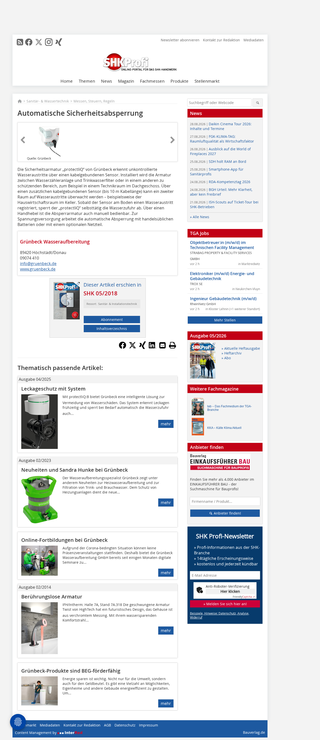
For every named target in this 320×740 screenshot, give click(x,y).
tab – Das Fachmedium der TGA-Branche (229, 408)
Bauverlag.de (254, 732)
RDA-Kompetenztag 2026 (220, 181)
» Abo (226, 357)
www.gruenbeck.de (38, 269)
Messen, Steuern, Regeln (94, 101)
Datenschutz (125, 725)
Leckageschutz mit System (53, 388)
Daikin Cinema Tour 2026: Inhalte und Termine (221, 126)
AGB (107, 725)
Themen (87, 81)
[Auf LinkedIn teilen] (153, 347)
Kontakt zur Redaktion (221, 40)
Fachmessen (152, 81)
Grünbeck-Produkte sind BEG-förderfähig (70, 670)
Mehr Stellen (225, 320)
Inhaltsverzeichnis (111, 328)
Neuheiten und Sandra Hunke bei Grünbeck (74, 469)
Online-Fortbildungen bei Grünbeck (64, 540)
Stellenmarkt (207, 81)
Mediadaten (254, 40)
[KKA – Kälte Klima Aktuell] (199, 428)
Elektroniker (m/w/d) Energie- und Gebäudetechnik (222, 276)
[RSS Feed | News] (20, 42)
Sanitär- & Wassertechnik (47, 101)
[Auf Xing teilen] (143, 347)
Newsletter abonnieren (180, 40)
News (106, 81)
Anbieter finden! (227, 513)
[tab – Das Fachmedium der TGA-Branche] (199, 408)
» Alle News (199, 216)
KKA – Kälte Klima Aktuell (224, 428)
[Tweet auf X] (133, 347)
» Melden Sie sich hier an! (225, 603)
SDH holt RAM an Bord (218, 161)
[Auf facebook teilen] (123, 347)
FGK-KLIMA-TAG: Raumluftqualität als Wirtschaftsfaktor (222, 139)
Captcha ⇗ (244, 596)
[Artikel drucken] (173, 345)
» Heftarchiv (232, 353)
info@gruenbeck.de (38, 263)
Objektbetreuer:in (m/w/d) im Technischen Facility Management (222, 245)
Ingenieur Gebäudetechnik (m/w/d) (223, 298)
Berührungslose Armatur (51, 596)
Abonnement (112, 319)
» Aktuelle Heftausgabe (241, 348)
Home (66, 81)
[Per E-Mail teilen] (163, 345)
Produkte (179, 81)
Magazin (126, 81)
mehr (166, 424)
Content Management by (36, 732)
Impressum (148, 725)
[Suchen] (257, 102)
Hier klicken (230, 591)
